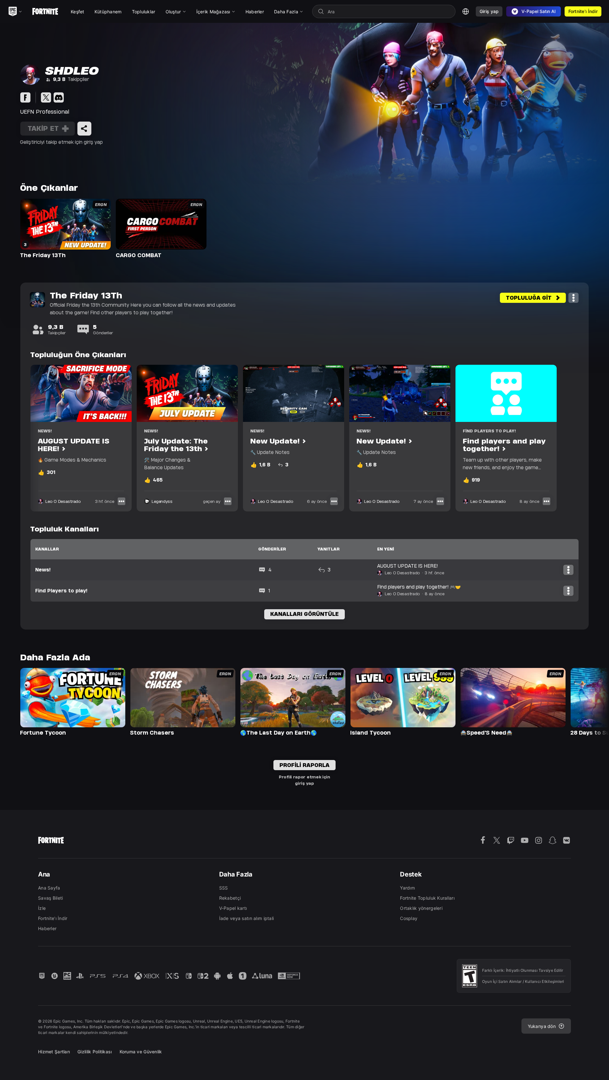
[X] (46, 97)
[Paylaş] (84, 129)
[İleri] (592, 701)
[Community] (25, 97)
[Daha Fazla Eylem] (573, 298)
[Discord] (59, 97)
